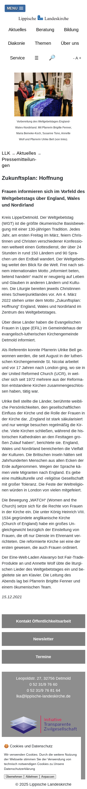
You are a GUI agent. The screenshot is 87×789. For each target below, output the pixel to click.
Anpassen (47, 776)
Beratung (45, 29)
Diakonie (16, 43)
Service (17, 57)
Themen (43, 43)
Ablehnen (32, 776)
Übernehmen (14, 776)
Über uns (70, 43)
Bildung (71, 29)
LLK (6, 153)
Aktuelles (17, 29)
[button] (15, 8)
